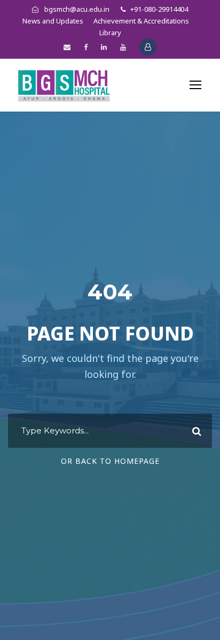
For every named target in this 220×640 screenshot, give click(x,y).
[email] (67, 47)
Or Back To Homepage (110, 461)
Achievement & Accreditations (141, 21)
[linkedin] (104, 47)
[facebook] (86, 47)
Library (110, 32)
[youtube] (123, 47)
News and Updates (52, 21)
